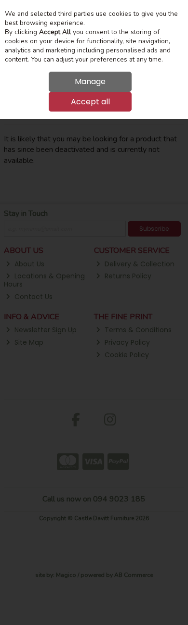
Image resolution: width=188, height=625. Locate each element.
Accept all (90, 101)
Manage (90, 81)
